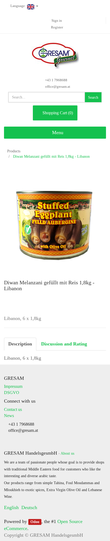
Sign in (57, 21)
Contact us (13, 409)
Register (57, 27)
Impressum (13, 386)
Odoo (34, 522)
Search (93, 97)
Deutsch (29, 507)
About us (67, 453)
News (9, 415)
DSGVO (11, 392)
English (11, 507)
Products (13, 151)
